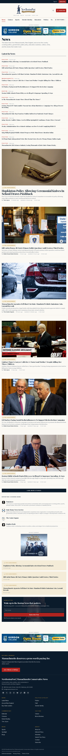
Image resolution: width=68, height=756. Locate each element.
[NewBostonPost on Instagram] (10, 692)
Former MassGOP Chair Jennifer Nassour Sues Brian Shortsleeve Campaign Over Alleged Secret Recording (32, 106)
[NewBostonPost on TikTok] (20, 692)
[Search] (53, 10)
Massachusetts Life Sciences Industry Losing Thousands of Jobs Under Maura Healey (29, 145)
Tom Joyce (6, 200)
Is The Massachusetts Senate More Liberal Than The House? (21, 99)
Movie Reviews (39, 716)
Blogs (3, 734)
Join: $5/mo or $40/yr (11, 670)
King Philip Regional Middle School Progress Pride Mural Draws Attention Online (28, 132)
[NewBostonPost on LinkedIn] (24, 692)
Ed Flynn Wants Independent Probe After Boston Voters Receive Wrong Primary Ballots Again (31, 139)
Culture (10, 19)
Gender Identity (27, 19)
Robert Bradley (6, 719)
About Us (37, 729)
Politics (46, 19)
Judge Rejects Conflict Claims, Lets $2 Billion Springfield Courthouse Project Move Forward (31, 120)
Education (38, 19)
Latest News (5, 700)
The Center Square (8, 312)
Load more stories (34, 490)
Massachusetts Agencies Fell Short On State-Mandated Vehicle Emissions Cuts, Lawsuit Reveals (32, 74)
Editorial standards (6, 753)
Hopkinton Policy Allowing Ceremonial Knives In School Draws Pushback (25, 61)
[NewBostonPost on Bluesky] (17, 692)
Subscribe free (34, 614)
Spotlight (4, 732)
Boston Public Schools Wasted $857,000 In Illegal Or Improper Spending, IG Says (27, 93)
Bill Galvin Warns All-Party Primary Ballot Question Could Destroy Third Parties (27, 68)
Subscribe (62, 1)
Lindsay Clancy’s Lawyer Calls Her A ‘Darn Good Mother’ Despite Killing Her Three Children (31, 80)
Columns (4, 716)
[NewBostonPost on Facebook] (3, 692)
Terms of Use (25, 753)
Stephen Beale (11, 524)
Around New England (8, 703)
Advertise (37, 734)
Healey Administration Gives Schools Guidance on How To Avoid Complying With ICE (29, 126)
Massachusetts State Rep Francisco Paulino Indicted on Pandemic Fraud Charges (27, 114)
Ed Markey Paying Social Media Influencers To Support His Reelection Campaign (27, 87)
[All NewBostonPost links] (28, 692)
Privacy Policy (16, 753)
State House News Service (10, 254)
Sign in (55, 1)
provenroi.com (16, 751)
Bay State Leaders (7, 705)
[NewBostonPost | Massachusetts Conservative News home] (26, 9)
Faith (36, 703)
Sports (17, 19)
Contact (37, 739)
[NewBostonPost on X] (6, 692)
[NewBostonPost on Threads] (13, 692)
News (3, 19)
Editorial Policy (39, 732)
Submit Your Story (40, 737)
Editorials (4, 713)
